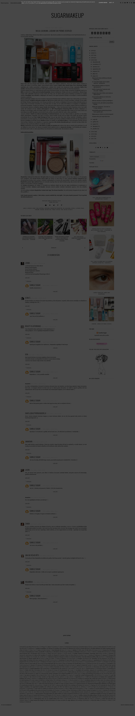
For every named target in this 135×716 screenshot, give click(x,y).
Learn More (103, 2)
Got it (111, 2)
